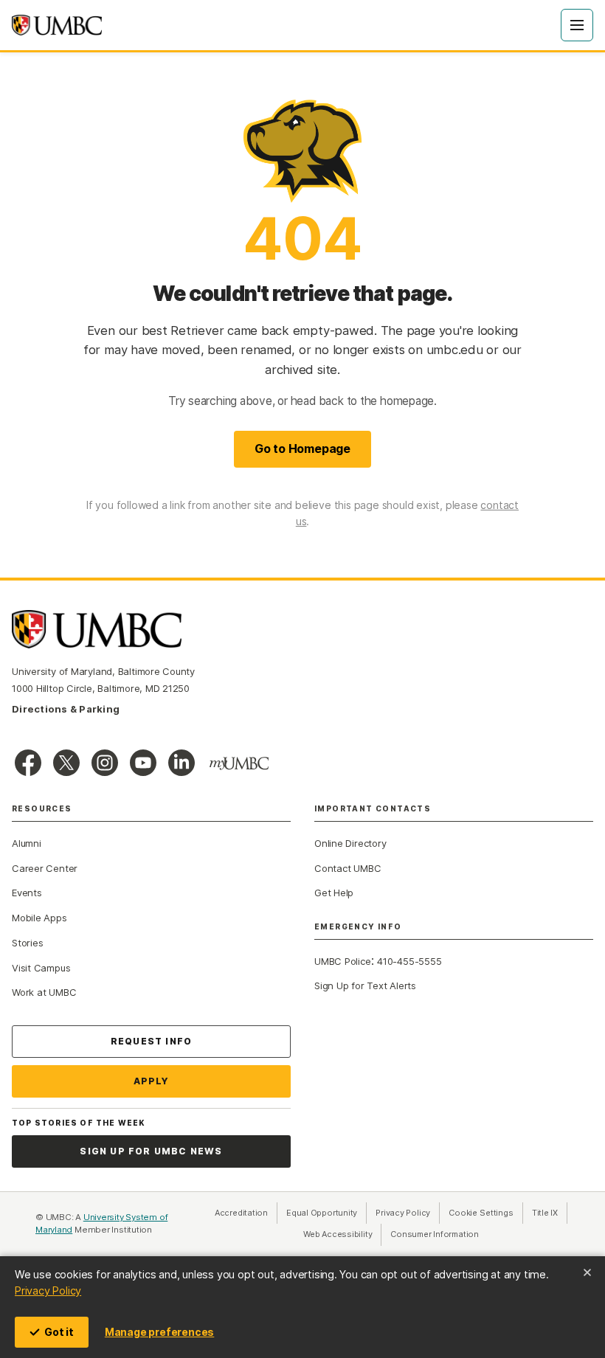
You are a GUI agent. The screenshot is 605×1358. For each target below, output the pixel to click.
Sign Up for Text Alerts (365, 985)
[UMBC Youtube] (143, 762)
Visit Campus (41, 968)
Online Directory (350, 843)
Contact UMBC (347, 868)
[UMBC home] (57, 25)
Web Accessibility (342, 1234)
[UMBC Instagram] (105, 762)
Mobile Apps (39, 918)
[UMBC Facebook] (28, 762)
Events (27, 892)
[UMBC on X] (66, 762)
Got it (59, 1332)
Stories (27, 943)
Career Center (44, 868)
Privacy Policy (48, 1290)
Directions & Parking (66, 709)
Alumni (26, 843)
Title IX (549, 1213)
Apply (152, 1081)
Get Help (333, 892)
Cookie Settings (481, 1213)
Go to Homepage (302, 448)
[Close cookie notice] (587, 1272)
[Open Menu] (577, 25)
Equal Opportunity (326, 1213)
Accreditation (241, 1213)
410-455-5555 (409, 961)
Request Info (151, 1041)
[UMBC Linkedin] (181, 762)
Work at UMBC (44, 992)
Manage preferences (159, 1332)
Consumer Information (434, 1234)
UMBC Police (342, 961)
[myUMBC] (239, 763)
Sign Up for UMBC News (151, 1151)
